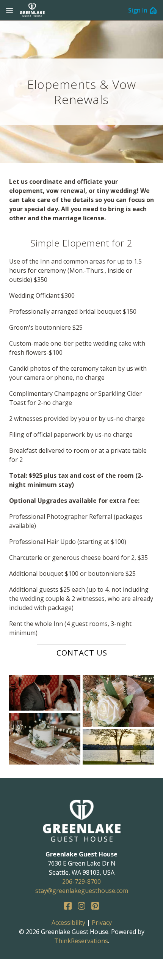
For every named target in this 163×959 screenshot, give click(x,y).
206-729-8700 (81, 881)
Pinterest (95, 906)
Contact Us (81, 653)
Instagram (81, 906)
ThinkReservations (81, 941)
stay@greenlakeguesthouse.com (81, 890)
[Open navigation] (9, 10)
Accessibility (68, 922)
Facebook (68, 906)
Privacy (102, 922)
